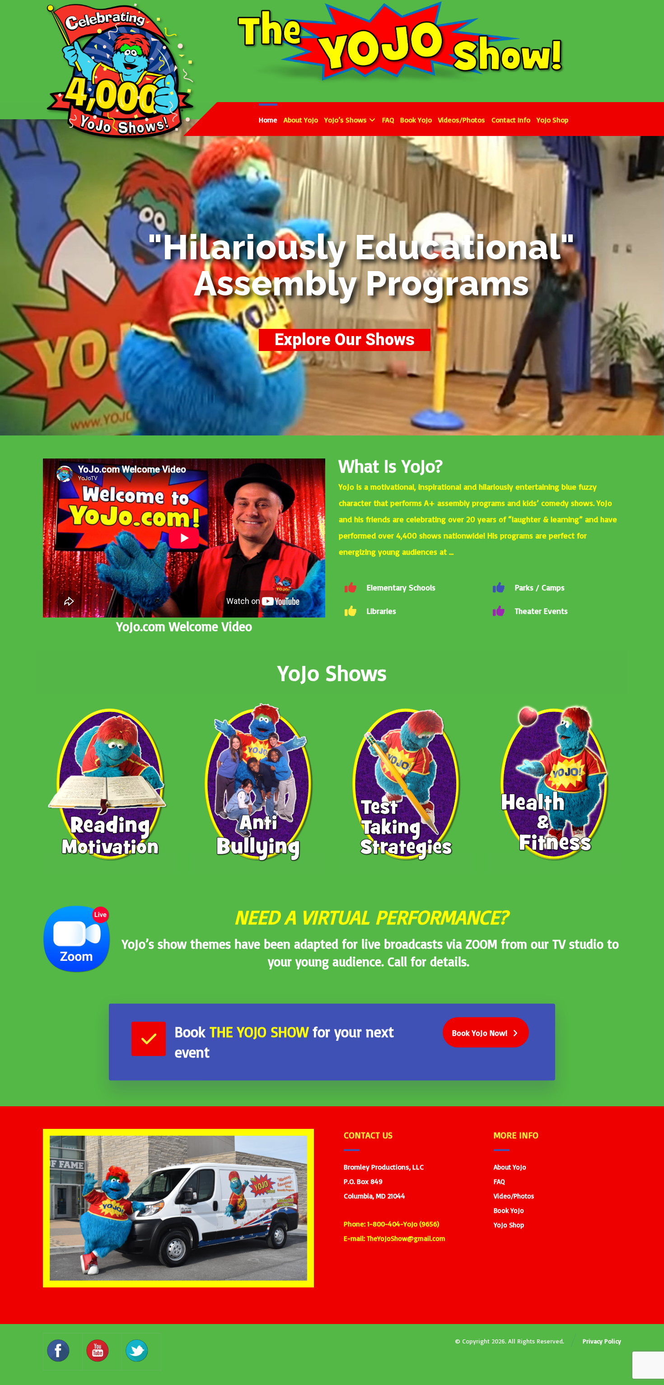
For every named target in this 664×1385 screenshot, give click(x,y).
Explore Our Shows (345, 339)
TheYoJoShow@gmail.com (406, 1238)
